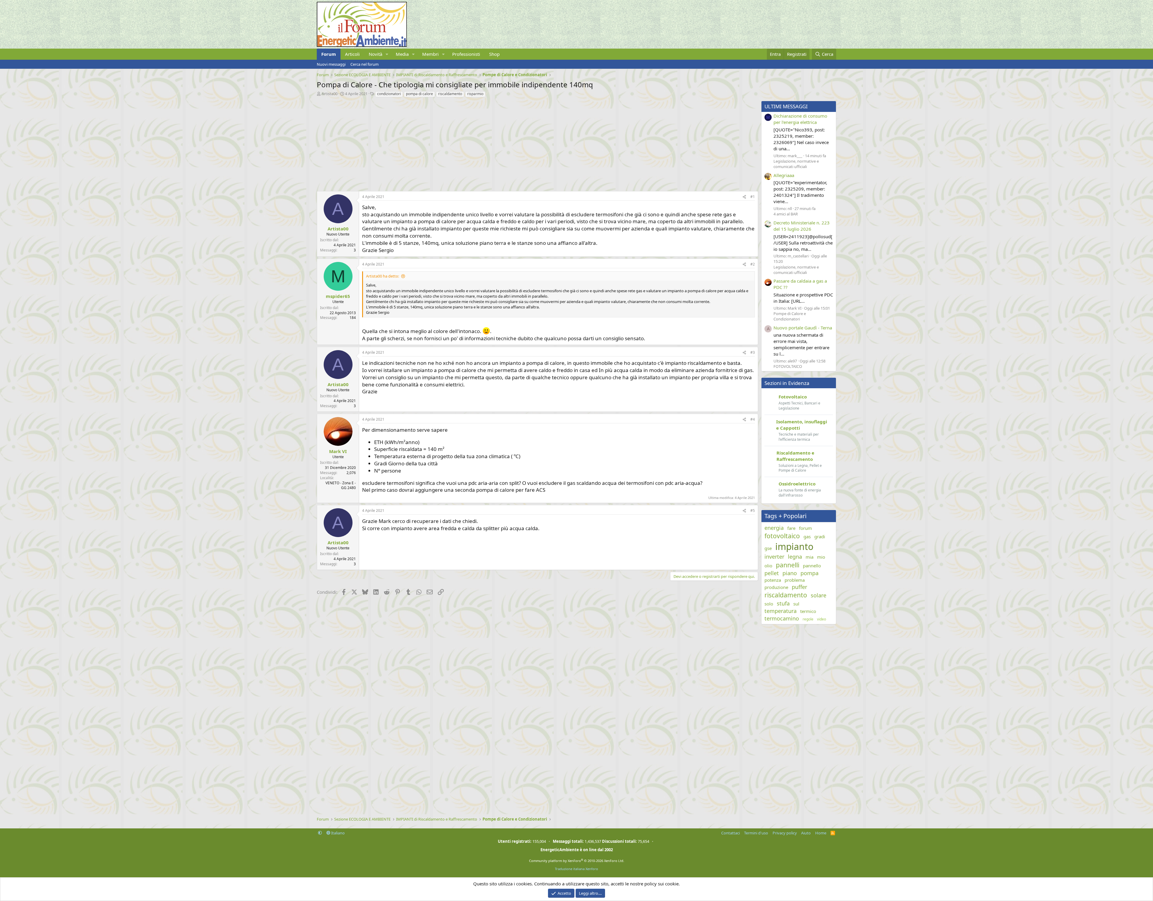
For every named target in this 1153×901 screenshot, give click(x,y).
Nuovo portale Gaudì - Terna (802, 328)
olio (768, 566)
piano (789, 573)
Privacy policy (785, 833)
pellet (771, 573)
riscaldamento (450, 93)
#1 (752, 196)
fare (791, 528)
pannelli (787, 565)
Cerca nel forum (364, 64)
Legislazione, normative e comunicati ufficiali (796, 163)
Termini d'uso (756, 833)
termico (808, 611)
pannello (812, 566)
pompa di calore (419, 93)
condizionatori (389, 93)
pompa (809, 573)
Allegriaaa (783, 175)
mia (809, 557)
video (821, 619)
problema (795, 580)
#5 (752, 510)
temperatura (780, 610)
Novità (375, 54)
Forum (328, 54)
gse (768, 548)
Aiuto (806, 833)
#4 (752, 419)
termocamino (781, 618)
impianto (794, 546)
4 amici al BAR (785, 214)
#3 (752, 352)
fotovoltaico (782, 536)
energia (774, 527)
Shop (494, 54)
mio (821, 557)
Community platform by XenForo (576, 860)
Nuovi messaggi (331, 64)
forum (805, 528)
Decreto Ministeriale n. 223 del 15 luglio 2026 (801, 226)
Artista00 (329, 93)
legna (795, 556)
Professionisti (466, 54)
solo (768, 604)
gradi (819, 536)
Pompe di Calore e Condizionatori (789, 316)
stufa (783, 603)
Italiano (337, 833)
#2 (752, 264)
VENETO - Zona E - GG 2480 (340, 485)
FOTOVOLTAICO (787, 366)
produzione (776, 587)
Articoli (352, 54)
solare (818, 595)
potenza (772, 580)
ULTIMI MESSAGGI (786, 106)
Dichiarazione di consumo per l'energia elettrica (800, 119)
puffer (799, 586)
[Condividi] (744, 197)
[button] (387, 54)
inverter (774, 556)
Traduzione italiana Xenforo (576, 868)
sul (796, 604)
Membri (430, 54)
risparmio (475, 93)
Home (820, 833)
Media (402, 54)
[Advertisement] (497, 143)
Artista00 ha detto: (382, 276)
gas (807, 536)
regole (808, 619)
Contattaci (730, 833)
